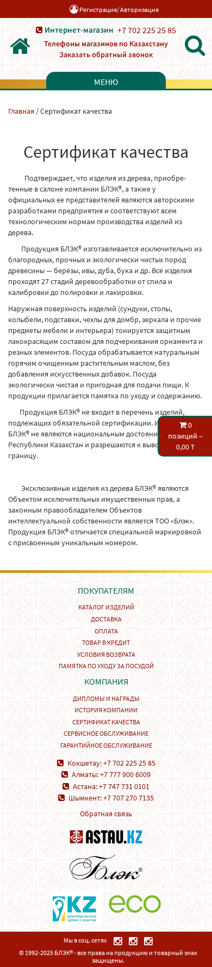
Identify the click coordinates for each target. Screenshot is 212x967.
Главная (21, 111)
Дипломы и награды (106, 698)
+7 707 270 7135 (128, 798)
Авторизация (139, 9)
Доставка (106, 619)
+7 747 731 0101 (124, 786)
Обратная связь (106, 813)
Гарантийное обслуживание (106, 745)
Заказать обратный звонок (106, 54)
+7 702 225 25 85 (146, 29)
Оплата (106, 631)
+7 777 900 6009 (125, 774)
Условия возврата (106, 654)
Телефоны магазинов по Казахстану (106, 43)
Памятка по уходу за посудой (106, 666)
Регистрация (98, 9)
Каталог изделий (106, 607)
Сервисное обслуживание (106, 733)
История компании (106, 710)
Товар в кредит (106, 642)
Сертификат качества (106, 722)
